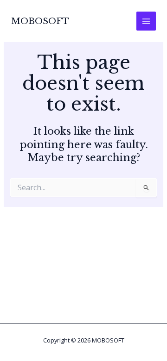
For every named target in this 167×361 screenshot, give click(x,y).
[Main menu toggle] (146, 21)
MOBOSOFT (40, 21)
